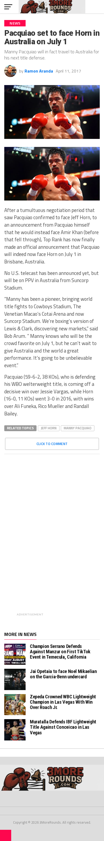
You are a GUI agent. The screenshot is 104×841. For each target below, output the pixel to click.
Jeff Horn (49, 428)
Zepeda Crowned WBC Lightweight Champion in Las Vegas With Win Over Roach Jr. (63, 702)
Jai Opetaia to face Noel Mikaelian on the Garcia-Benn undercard (63, 673)
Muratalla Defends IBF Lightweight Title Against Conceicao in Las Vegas (63, 727)
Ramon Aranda (39, 71)
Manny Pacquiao (77, 428)
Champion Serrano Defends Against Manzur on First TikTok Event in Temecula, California (60, 651)
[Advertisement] (66, 538)
